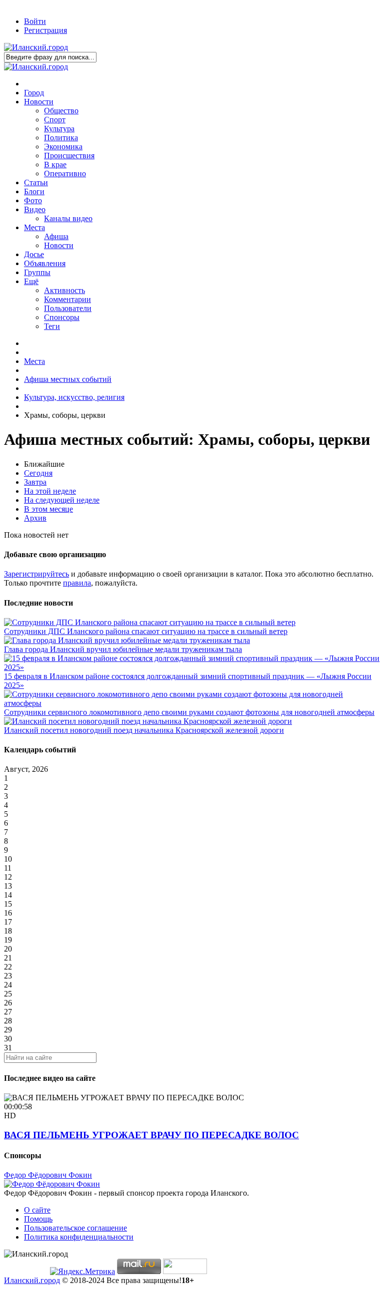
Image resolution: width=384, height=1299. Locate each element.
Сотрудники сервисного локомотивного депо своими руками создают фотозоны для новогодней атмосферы (189, 712)
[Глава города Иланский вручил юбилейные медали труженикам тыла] (127, 640)
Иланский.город (32, 1280)
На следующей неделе (62, 500)
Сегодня (38, 473)
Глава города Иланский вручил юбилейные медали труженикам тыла (123, 649)
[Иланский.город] (36, 47)
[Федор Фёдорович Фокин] (52, 1184)
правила (77, 583)
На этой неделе (50, 491)
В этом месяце (48, 509)
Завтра (35, 482)
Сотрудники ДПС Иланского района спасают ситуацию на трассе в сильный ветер (146, 631)
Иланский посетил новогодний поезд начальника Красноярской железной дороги (144, 730)
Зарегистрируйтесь (36, 574)
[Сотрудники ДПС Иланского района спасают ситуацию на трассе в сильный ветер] (150, 622)
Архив (35, 518)
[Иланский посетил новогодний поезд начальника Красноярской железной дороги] (148, 721)
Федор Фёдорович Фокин (48, 1175)
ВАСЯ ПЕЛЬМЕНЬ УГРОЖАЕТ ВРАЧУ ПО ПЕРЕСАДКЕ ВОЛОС (151, 1135)
